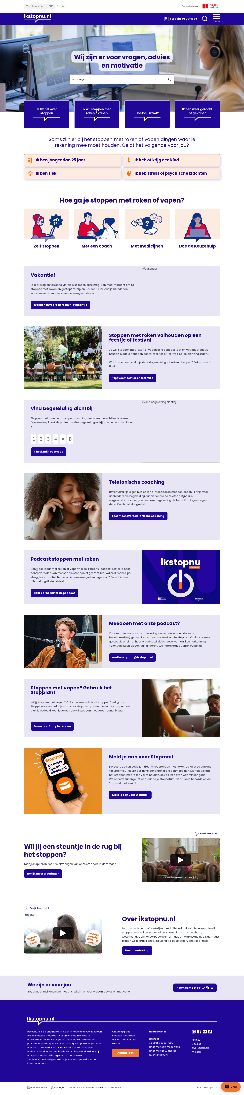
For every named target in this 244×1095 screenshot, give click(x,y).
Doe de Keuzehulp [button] (197, 246)
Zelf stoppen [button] (46, 246)
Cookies (196, 1044)
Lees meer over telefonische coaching (138, 516)
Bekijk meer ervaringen (43, 873)
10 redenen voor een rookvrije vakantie (60, 305)
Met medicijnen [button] (147, 246)
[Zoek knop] (169, 79)
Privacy (196, 1040)
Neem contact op (137, 950)
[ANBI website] (57, 1087)
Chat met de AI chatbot (163, 1051)
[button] (204, 18)
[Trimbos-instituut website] (37, 1087)
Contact (154, 1039)
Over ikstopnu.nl (158, 1055)
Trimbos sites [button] (35, 6)
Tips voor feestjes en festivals (132, 378)
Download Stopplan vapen (52, 726)
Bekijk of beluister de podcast (54, 593)
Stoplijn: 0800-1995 (183, 19)
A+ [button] (64, 6)
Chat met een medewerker (165, 1047)
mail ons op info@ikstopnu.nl (132, 657)
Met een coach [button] (97, 246)
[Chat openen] (231, 1087)
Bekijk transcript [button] (209, 833)
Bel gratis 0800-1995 (161, 1043)
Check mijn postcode (48, 452)
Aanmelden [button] (125, 1053)
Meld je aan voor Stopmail (130, 795)
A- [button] (58, 6)
